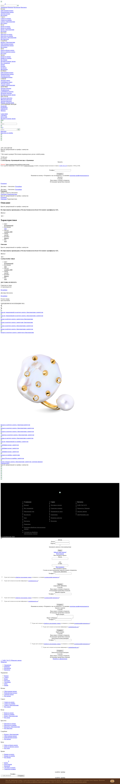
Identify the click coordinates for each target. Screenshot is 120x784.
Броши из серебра (6, 58)
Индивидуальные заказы (8, 61)
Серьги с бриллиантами (8, 21)
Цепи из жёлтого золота (8, 52)
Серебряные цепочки (7, 91)
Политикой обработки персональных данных (75, 782)
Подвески (4, 67)
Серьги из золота (6, 18)
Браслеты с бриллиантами (8, 37)
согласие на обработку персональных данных (38, 782)
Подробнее (18, 186)
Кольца (6, 675)
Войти (60, 550)
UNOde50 (4, 115)
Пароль (53, 543)
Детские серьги (5, 83)
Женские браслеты (6, 99)
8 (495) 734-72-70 (63, 165)
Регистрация (60, 554)
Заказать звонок (17, 660)
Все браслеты (5, 39)
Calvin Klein (4, 114)
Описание (4, 194)
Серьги (6, 677)
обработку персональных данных (23, 577)
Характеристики (12, 194)
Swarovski (4, 106)
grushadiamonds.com (33, 580)
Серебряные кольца (6, 77)
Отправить (60, 174)
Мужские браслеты (6, 98)
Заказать (60, 584)
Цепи (5, 683)
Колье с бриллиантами (7, 29)
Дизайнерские (5, 90)
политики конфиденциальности (79, 175)
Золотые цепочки (6, 88)
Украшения (4, 7)
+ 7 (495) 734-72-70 (6, 660)
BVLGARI (4, 117)
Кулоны (3, 66)
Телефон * (52, 573)
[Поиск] (18, 129)
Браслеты (3, 131)
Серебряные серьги (6, 82)
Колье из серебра (6, 28)
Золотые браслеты (6, 101)
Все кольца (4, 15)
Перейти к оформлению (60, 659)
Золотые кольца (5, 13)
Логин (53, 541)
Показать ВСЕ (5, 463)
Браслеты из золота (6, 34)
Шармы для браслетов (7, 102)
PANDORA (4, 107)
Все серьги (4, 23)
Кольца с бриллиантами (8, 42)
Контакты (24, 7)
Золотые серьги (5, 80)
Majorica (3, 110)
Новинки (10, 7)
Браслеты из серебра (7, 36)
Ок (112, 781)
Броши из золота (6, 56)
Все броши (4, 60)
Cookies (20, 780)
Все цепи (3, 53)
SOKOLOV (4, 109)
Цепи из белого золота (7, 50)
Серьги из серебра (6, 20)
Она (5, 228)
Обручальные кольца (7, 10)
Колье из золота (5, 26)
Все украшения (5, 63)
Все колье (4, 31)
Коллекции (17, 7)
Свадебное (7, 682)
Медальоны (4, 69)
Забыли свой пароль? (60, 552)
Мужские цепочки (6, 93)
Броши (3, 64)
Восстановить (60, 567)
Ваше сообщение (52, 618)
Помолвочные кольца (7, 12)
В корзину (4, 183)
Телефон (51, 170)
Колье (6, 679)
